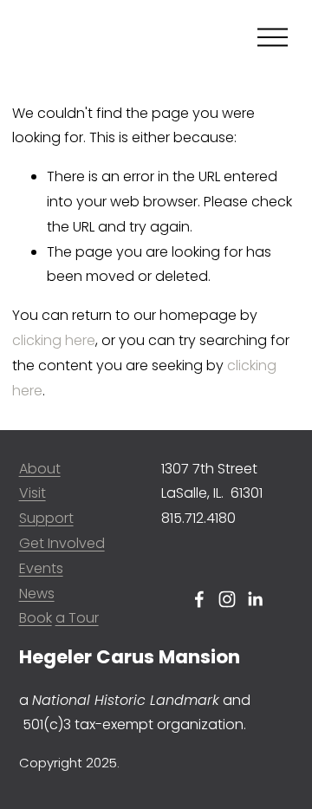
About (40, 469)
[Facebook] (199, 599)
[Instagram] (227, 599)
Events (41, 568)
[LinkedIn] (254, 599)
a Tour (77, 618)
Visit (32, 493)
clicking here (53, 340)
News (37, 593)
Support (46, 518)
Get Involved (62, 543)
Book (35, 618)
